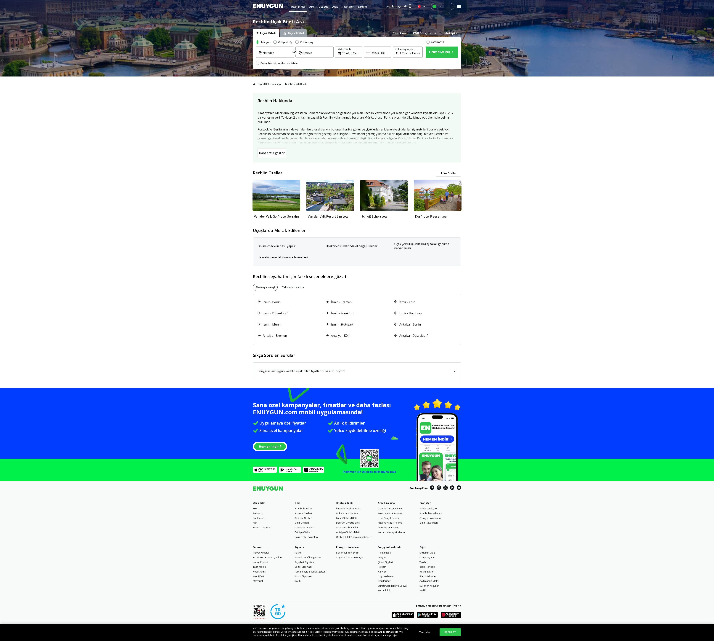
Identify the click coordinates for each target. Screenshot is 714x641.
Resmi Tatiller (427, 571)
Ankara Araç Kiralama (390, 513)
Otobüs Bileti (344, 503)
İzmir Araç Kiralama (389, 518)
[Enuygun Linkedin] (452, 488)
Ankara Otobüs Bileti (347, 513)
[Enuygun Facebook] (432, 488)
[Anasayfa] (254, 84)
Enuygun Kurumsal (347, 547)
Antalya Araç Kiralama (390, 522)
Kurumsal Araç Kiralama (391, 532)
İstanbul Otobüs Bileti (348, 508)
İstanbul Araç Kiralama (390, 508)
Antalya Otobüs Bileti (348, 532)
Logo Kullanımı (386, 576)
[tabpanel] (357, 53)
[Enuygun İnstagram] (439, 488)
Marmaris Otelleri (304, 527)
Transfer (425, 503)
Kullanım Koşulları (429, 585)
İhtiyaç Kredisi (261, 552)
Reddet (280, 635)
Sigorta (299, 547)
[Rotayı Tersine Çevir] (294, 52)
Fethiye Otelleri (303, 532)
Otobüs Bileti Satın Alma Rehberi (354, 537)
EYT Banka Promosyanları (267, 557)
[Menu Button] (442, 6)
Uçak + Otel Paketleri (306, 537)
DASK (298, 581)
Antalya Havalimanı (430, 518)
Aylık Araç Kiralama (388, 527)
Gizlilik (423, 590)
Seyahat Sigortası (304, 562)
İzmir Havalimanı (428, 522)
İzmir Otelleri (302, 522)
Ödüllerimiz (384, 581)
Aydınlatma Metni (429, 581)
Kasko (298, 552)
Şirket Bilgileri (385, 562)
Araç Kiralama (386, 503)
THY (255, 508)
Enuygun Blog (427, 552)
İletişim (382, 557)
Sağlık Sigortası (303, 566)
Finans (257, 547)
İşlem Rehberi (427, 566)
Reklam (382, 566)
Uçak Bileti (263, 84)
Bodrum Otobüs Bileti (348, 522)
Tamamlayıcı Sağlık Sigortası (310, 571)
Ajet (255, 522)
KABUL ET (450, 632)
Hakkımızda (384, 552)
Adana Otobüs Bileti (347, 527)
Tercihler (424, 632)
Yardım (423, 562)
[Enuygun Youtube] (459, 488)
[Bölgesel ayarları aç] (422, 6)
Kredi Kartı (259, 576)
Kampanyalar (427, 557)
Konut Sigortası (303, 576)
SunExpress (259, 518)
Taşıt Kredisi (259, 566)
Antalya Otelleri (303, 513)
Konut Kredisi (260, 562)
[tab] (266, 33)
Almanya (277, 84)
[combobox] (277, 55)
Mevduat (258, 581)
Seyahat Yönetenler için (349, 557)
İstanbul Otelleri (304, 508)
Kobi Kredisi (259, 571)
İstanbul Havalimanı (430, 513)
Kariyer (382, 571)
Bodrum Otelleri (303, 518)
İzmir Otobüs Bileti (346, 518)
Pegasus (258, 513)
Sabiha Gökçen (428, 508)
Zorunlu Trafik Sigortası (308, 557)
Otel (297, 503)
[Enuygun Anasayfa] (268, 6)
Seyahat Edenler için (347, 552)
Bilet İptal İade (427, 576)
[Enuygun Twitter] (445, 488)
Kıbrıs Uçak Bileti (262, 527)
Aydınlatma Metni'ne (390, 631)
